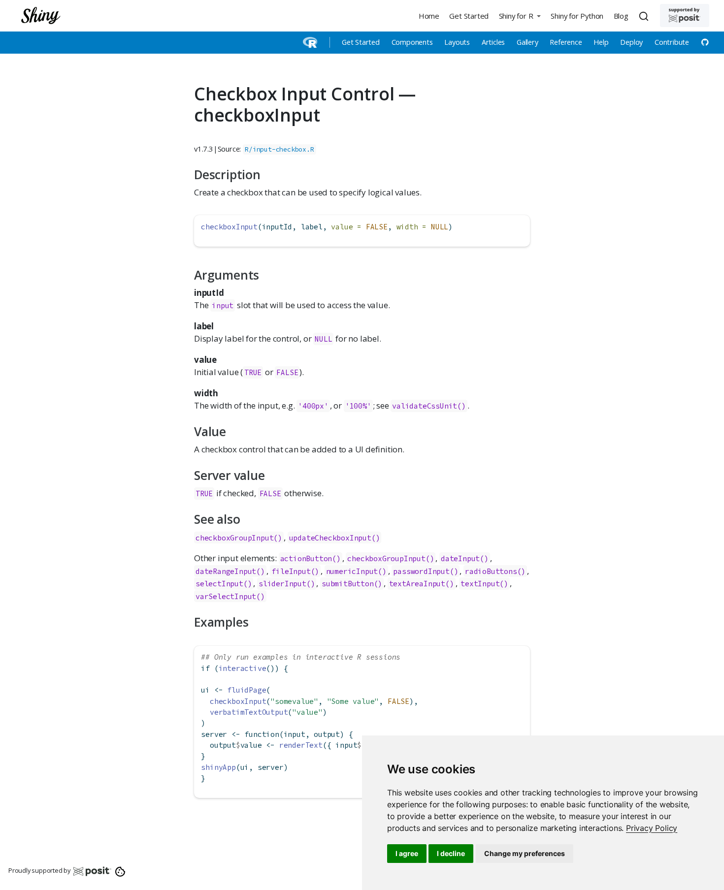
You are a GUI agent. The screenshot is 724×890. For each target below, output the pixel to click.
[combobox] (645, 16)
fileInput (290, 571)
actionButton (306, 558)
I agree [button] (406, 853)
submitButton (348, 583)
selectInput (219, 583)
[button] (520, 15)
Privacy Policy (651, 828)
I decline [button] (451, 853)
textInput (480, 583)
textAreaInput (417, 583)
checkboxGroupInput (386, 558)
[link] (651, 828)
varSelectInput (226, 596)
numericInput (352, 571)
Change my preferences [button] (524, 853)
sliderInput (282, 583)
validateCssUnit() (429, 406)
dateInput (460, 558)
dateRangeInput (226, 571)
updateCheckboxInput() (334, 537)
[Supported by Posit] (684, 15)
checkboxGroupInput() (239, 537)
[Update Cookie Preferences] (120, 870)
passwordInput (421, 571)
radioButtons (491, 571)
